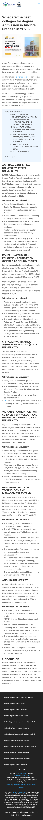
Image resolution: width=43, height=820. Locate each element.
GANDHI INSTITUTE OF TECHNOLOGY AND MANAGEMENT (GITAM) (25, 146)
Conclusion (11, 157)
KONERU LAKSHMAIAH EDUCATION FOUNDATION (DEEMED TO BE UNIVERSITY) (23, 122)
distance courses (23, 77)
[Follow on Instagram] (23, 769)
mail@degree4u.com (21, 775)
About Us (9, 784)
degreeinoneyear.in (19, 792)
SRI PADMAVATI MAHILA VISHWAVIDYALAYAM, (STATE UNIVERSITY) (24, 129)
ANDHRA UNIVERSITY (21, 152)
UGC (6, 401)
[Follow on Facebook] (19, 769)
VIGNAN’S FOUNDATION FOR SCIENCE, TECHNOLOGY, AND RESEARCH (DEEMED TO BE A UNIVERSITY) (24, 138)
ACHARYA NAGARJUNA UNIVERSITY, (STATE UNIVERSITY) (25, 116)
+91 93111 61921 (20, 773)
